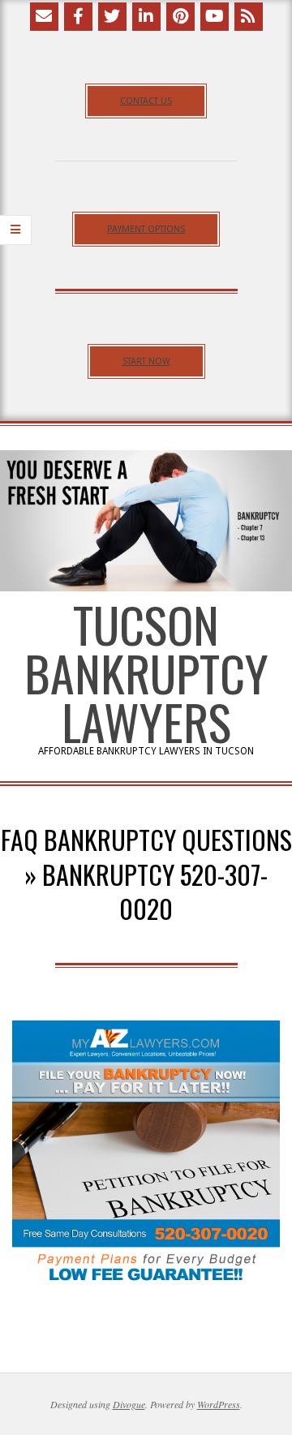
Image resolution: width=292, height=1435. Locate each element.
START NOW (146, 361)
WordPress (218, 1404)
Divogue (129, 1404)
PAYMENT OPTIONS (146, 229)
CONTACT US (146, 101)
